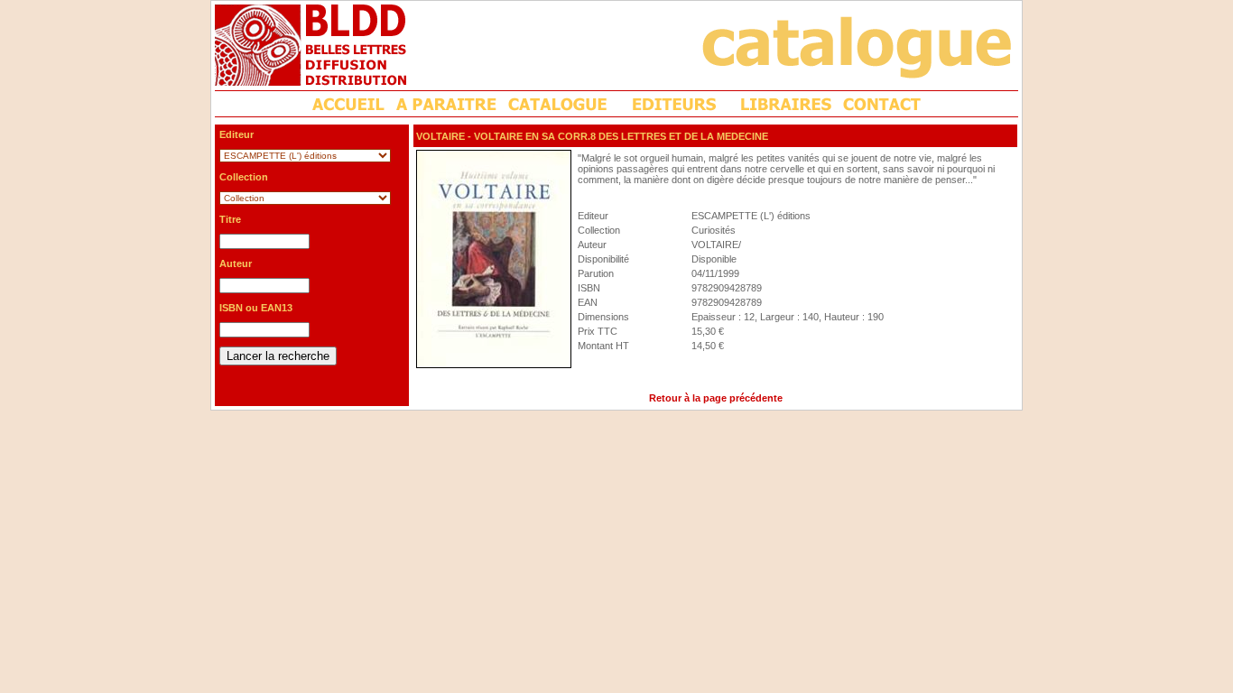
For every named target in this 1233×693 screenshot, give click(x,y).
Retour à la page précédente (716, 398)
